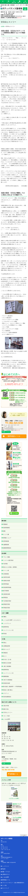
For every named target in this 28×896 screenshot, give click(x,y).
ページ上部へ (23, 835)
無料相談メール (14, 436)
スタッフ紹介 (6, 715)
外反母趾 (5, 563)
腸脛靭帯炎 (6, 626)
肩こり (5, 656)
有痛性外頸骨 (6, 580)
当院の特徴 (6, 705)
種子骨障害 (6, 590)
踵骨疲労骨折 (6, 604)
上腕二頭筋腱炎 (7, 666)
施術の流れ (6, 709)
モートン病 (6, 570)
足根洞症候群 (6, 594)
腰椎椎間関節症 (7, 548)
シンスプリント (7, 623)
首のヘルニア (6, 649)
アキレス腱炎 (6, 557)
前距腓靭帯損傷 (7, 587)
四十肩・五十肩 (7, 659)
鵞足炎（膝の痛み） (8, 690)
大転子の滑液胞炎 (7, 679)
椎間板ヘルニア (7, 537)
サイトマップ (5, 888)
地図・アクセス (6, 431)
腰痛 (4, 531)
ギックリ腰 (6, 534)
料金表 (3, 869)
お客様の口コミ (6, 874)
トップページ (5, 866)
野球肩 (5, 633)
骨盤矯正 (5, 524)
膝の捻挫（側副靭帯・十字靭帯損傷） (13, 686)
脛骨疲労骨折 (6, 607)
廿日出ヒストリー (7, 712)
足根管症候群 (6, 577)
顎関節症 (5, 652)
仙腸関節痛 (6, 544)
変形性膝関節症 (7, 696)
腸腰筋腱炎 (6, 676)
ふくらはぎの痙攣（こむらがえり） (12, 620)
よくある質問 (6, 719)
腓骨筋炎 (5, 597)
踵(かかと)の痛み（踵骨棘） (10, 567)
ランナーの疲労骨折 (8, 560)
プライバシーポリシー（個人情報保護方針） (13, 882)
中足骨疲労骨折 (7, 601)
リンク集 (4, 885)
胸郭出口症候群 (7, 662)
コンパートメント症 (8, 630)
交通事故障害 (6, 646)
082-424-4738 (16, 422)
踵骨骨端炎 (6, 584)
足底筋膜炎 (6, 573)
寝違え (5, 642)
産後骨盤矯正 (6, 527)
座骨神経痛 (6, 541)
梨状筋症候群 (6, 683)
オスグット (6, 693)
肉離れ (5, 616)
